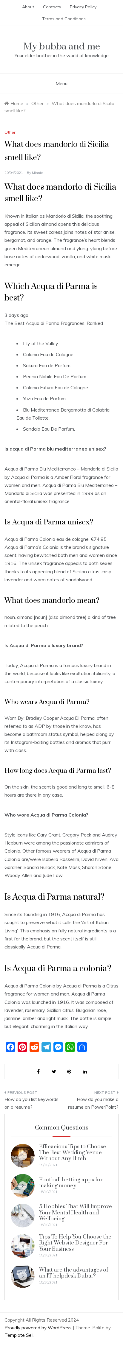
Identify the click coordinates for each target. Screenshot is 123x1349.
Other (10, 132)
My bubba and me (61, 46)
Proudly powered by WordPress (38, 1328)
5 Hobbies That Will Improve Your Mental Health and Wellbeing (75, 1212)
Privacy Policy (83, 7)
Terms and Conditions (64, 18)
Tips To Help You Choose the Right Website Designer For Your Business (75, 1243)
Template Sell (18, 1335)
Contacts (52, 7)
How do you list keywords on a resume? (31, 1103)
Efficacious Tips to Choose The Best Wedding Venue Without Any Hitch (72, 1152)
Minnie (37, 172)
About (28, 7)
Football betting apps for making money (71, 1182)
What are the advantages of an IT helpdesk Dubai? (73, 1273)
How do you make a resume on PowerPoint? (93, 1103)
